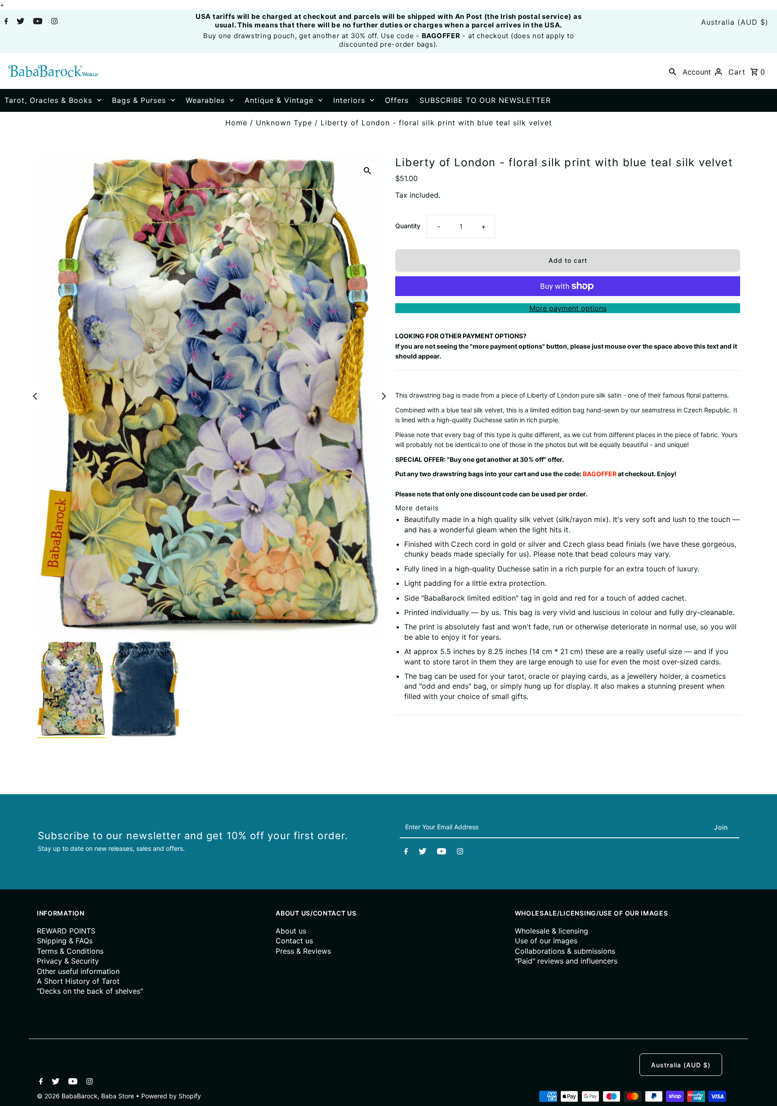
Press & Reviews (303, 951)
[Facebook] (5, 22)
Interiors (349, 100)
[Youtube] (36, 22)
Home (236, 122)
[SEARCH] (673, 71)
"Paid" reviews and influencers (566, 960)
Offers (397, 100)
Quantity (407, 226)
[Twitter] (19, 22)
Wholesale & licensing (551, 930)
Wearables (205, 100)
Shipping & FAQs (65, 940)
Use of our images (546, 940)
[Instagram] (53, 22)
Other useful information (78, 971)
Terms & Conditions (70, 951)
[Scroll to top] (759, 1088)
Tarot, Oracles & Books (48, 100)
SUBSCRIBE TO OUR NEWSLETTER (485, 100)
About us (291, 930)
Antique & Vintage (279, 100)
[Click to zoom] (367, 170)
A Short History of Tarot (78, 981)
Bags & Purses (139, 100)
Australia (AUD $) (734, 22)
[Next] (383, 396)
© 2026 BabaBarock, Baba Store (86, 1096)
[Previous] (35, 396)
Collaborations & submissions (565, 951)
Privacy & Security (68, 960)
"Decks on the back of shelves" (90, 991)
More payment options (568, 308)
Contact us (294, 940)
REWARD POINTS (66, 930)
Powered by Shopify (171, 1096)
